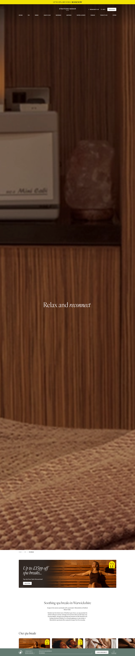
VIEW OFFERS (27, 583)
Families (93, 15)
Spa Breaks (31, 552)
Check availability (102, 652)
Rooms (21, 15)
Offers (114, 15)
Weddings (58, 15)
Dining (36, 15)
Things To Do (103, 15)
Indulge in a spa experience (45, 652)
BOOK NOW (112, 9)
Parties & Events (81, 15)
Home (20, 552)
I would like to (29, 652)
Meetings (68, 15)
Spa (29, 15)
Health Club (47, 15)
